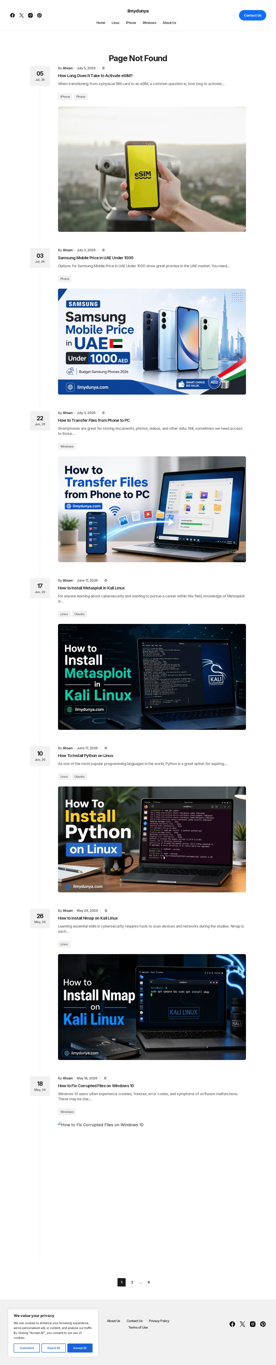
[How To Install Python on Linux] (152, 839)
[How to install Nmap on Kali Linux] (152, 1007)
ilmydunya (138, 10)
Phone (80, 97)
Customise (27, 1348)
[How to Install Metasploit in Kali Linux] (152, 677)
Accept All (80, 1348)
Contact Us (252, 15)
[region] (53, 1333)
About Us (113, 1321)
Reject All (53, 1348)
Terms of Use (138, 1327)
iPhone (65, 97)
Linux (64, 614)
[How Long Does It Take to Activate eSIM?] (152, 169)
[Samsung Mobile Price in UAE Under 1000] (152, 342)
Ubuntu (79, 614)
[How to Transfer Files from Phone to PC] (152, 509)
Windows (67, 446)
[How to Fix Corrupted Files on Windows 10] (152, 1184)
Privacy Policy (159, 1321)
